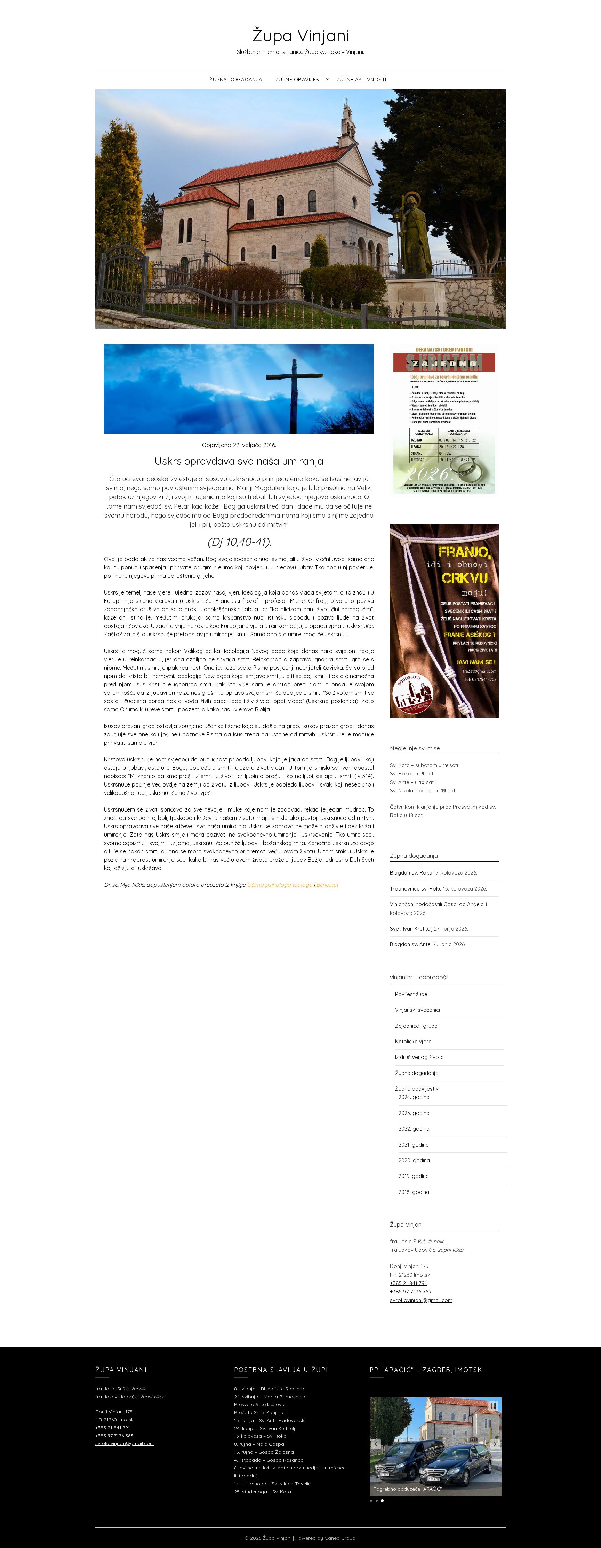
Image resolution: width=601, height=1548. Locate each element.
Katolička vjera (413, 1041)
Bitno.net (327, 884)
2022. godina (414, 1128)
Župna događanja (236, 79)
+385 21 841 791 (408, 1283)
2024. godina (414, 1097)
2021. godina (414, 1144)
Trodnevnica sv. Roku (416, 888)
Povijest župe (411, 994)
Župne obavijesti (299, 79)
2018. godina (414, 1192)
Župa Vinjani (301, 35)
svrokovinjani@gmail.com (421, 1300)
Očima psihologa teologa (279, 884)
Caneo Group (339, 1538)
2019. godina (414, 1176)
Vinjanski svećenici (417, 1009)
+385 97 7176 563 (410, 1291)
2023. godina (414, 1113)
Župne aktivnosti (361, 79)
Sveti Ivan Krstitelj (411, 928)
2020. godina (414, 1160)
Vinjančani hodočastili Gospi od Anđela (437, 904)
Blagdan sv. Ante (410, 944)
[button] (376, 1444)
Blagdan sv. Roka (411, 872)
